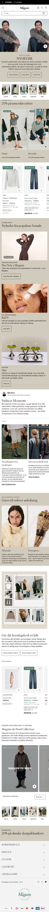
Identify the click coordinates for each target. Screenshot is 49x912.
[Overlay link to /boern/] (42, 89)
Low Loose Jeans (31, 198)
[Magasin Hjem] (24, 8)
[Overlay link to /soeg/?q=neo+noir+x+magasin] (24, 246)
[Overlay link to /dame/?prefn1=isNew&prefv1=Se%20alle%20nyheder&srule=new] (24, 600)
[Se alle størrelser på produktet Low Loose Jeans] (34, 209)
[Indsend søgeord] (4, 13)
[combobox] (24, 13)
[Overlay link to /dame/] (6, 89)
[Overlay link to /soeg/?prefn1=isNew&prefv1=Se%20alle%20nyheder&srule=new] (24, 35)
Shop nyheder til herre (29, 653)
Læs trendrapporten (9, 484)
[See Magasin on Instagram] (38, 882)
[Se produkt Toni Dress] (12, 679)
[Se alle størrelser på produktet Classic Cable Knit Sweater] (7, 210)
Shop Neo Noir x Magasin (11, 276)
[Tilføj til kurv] (19, 190)
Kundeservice (11, 845)
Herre (24, 96)
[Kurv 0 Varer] (46, 7)
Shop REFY (6, 328)
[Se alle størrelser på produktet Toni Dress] (7, 704)
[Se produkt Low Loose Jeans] (34, 179)
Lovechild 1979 (7, 694)
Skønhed (33, 96)
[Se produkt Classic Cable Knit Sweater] (12, 179)
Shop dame (25, 74)
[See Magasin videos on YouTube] (45, 882)
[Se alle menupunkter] (3, 8)
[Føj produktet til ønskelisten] (19, 168)
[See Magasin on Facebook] (42, 882)
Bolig (15, 96)
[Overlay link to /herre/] (24, 89)
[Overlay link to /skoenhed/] (33, 89)
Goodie (6, 859)
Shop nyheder (13, 74)
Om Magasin (9, 874)
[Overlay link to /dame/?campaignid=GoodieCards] (14, 129)
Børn (42, 96)
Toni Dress (7, 698)
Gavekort (8, 867)
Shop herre (36, 74)
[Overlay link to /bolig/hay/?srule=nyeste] (24, 350)
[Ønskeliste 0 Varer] (42, 7)
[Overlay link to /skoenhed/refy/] (24, 298)
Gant (4, 195)
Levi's (26, 195)
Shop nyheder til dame (10, 653)
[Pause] (45, 46)
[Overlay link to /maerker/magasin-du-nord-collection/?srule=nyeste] (20, 768)
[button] (38, 8)
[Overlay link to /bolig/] (15, 89)
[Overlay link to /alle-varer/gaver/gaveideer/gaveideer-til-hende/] (14, 526)
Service (6, 852)
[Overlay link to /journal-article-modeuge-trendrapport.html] (14, 441)
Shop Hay (6, 383)
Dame (6, 96)
